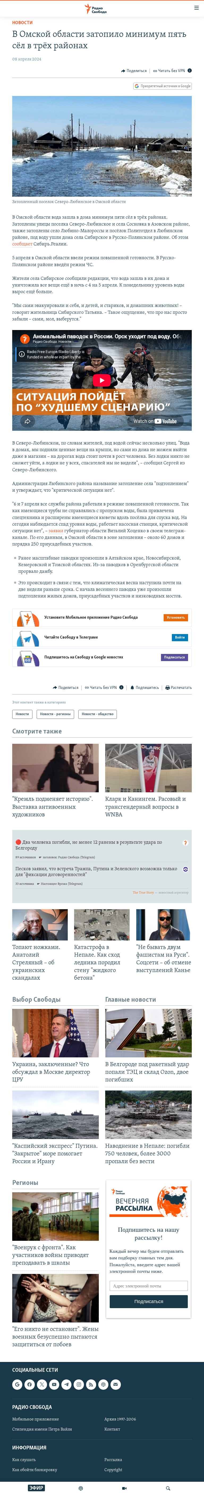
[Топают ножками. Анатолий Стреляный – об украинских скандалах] (40, 924)
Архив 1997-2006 (120, 1419)
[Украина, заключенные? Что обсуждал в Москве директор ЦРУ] (55, 1033)
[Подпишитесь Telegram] (66, 1385)
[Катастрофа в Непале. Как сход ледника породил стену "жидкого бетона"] (102, 924)
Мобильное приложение (35, 1419)
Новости (22, 23)
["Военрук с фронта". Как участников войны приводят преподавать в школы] (55, 1216)
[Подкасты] (103, 1385)
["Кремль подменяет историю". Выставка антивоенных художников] (55, 768)
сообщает (22, 244)
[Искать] (168, 1488)
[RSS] (91, 1385)
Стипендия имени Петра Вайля (42, 1429)
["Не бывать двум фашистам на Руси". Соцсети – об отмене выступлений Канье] (164, 924)
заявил (56, 531)
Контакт (112, 1429)
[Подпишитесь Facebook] (29, 1385)
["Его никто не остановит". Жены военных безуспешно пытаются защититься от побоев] (55, 1298)
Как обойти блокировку (34, 1470)
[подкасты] (81, 1488)
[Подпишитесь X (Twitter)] (42, 1385)
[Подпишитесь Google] (17, 1385)
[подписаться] (115, 1385)
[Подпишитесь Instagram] (79, 1385)
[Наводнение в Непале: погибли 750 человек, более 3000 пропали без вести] (148, 1115)
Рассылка (113, 1460)
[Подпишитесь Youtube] (54, 1385)
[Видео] (124, 1488)
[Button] (134, 71)
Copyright (113, 1470)
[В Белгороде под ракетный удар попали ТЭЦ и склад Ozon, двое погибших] (148, 1033)
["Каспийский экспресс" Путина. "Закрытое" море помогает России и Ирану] (55, 1115)
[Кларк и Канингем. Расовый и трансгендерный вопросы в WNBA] (148, 768)
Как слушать (24, 1460)
